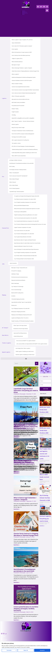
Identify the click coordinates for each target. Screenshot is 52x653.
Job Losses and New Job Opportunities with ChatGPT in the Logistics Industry (31, 343)
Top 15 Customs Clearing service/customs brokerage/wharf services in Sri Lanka (30, 224)
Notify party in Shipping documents (18, 311)
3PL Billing (14, 115)
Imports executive (13, 263)
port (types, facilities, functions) (15, 160)
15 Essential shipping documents (17, 299)
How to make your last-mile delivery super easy (21, 55)
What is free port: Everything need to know (26, 425)
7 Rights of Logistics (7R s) (17, 58)
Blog (23, 14)
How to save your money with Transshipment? (18, 175)
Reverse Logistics (15, 124)
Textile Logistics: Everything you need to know (25, 351)
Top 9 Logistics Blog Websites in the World (22, 236)
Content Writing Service (18, 336)
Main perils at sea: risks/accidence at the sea (20, 99)
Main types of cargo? (16, 64)
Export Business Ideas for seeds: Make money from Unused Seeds (27, 243)
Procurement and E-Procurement (18, 105)
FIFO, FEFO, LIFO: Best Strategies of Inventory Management (23, 146)
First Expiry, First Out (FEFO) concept (19, 136)
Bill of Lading (12, 166)
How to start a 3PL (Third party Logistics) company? (22, 46)
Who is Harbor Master (13, 185)
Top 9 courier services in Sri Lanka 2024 (22, 230)
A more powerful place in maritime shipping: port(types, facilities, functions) (26, 608)
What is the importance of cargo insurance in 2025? (22, 52)
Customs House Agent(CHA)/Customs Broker (20, 86)
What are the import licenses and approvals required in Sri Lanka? (27, 208)
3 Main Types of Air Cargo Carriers (20, 325)
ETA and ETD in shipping (16, 270)
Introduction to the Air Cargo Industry (20, 328)
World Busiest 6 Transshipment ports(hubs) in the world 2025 (21, 163)
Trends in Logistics (6, 343)
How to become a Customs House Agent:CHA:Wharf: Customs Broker (25, 89)
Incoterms (13, 295)
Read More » (17, 435)
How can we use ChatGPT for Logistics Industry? (25, 340)
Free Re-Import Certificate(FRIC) (20, 211)
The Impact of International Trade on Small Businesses (22, 130)
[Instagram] (5, 633)
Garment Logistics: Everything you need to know (25, 354)
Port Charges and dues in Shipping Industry (17, 169)
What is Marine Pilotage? (14, 179)
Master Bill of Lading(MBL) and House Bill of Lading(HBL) (23, 118)
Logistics (4, 98)
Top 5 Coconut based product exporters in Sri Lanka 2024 (25, 218)
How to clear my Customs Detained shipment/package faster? (24, 93)
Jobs (3, 264)
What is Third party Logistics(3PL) (18, 96)
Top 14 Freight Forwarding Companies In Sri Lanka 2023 (25, 202)
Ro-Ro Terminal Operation (14, 188)
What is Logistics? (15, 74)
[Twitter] (3, 633)
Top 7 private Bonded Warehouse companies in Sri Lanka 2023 (26, 221)
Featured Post (5, 228)
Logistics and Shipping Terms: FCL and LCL (20, 317)
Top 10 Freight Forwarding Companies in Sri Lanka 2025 (25, 252)
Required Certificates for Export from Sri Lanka (23, 246)
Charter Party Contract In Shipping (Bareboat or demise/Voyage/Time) (25, 71)
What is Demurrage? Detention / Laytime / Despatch (22, 67)
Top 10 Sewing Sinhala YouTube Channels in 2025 (24, 258)
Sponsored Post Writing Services (20, 333)
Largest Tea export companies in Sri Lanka (22, 227)
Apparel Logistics (6, 352)
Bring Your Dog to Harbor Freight (18, 127)
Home (23, 11)
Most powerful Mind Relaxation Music (21, 205)
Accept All (42, 650)
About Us (24, 12)
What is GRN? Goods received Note (19, 155)
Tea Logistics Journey (16, 143)
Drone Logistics (15, 49)
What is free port (12, 182)
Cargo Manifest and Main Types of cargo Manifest (21, 302)
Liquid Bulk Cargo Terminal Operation (16, 191)
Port (3, 176)
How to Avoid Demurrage (16, 289)
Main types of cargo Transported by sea (19, 267)
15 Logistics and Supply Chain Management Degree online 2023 (26, 196)
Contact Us (25, 13)
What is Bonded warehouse (17, 61)
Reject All (26, 650)
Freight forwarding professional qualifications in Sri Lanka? (25, 214)
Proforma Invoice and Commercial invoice (19, 277)
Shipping (4, 295)
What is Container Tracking (17, 83)
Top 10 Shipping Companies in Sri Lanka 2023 (20, 308)
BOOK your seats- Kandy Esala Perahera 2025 (45, 409)
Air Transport (5, 327)
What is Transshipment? (14, 172)
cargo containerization (16, 42)
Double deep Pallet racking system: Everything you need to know (24, 152)
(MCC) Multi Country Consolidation (18, 102)
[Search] (36, 363)
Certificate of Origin (15, 274)
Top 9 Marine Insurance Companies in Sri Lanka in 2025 (25, 199)
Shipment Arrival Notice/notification (18, 280)
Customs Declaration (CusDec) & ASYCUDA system (22, 80)
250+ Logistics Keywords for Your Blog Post (20, 140)
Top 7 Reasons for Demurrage (17, 286)
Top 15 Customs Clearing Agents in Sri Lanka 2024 (24, 233)
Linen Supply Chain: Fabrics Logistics (23, 348)
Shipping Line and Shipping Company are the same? (21, 314)
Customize (9, 650)
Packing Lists (14, 305)
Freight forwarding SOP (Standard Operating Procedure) (22, 321)
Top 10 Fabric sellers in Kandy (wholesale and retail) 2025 (25, 255)
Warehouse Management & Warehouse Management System (24, 77)
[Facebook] (1, 633)
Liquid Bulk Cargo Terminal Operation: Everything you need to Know (26, 390)
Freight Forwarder (15, 111)
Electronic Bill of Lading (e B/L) (17, 292)
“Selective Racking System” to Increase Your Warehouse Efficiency (25, 149)
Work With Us (5, 335)
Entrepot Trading (15, 108)
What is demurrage (15, 283)
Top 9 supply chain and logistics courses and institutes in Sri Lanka (45, 453)
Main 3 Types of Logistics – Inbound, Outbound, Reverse (23, 121)
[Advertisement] (26, 27)
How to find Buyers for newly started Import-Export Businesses (26, 249)
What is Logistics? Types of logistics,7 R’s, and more (22, 39)
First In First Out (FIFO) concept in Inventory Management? (23, 133)
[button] (37, 6)
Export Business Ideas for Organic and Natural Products (25, 239)
